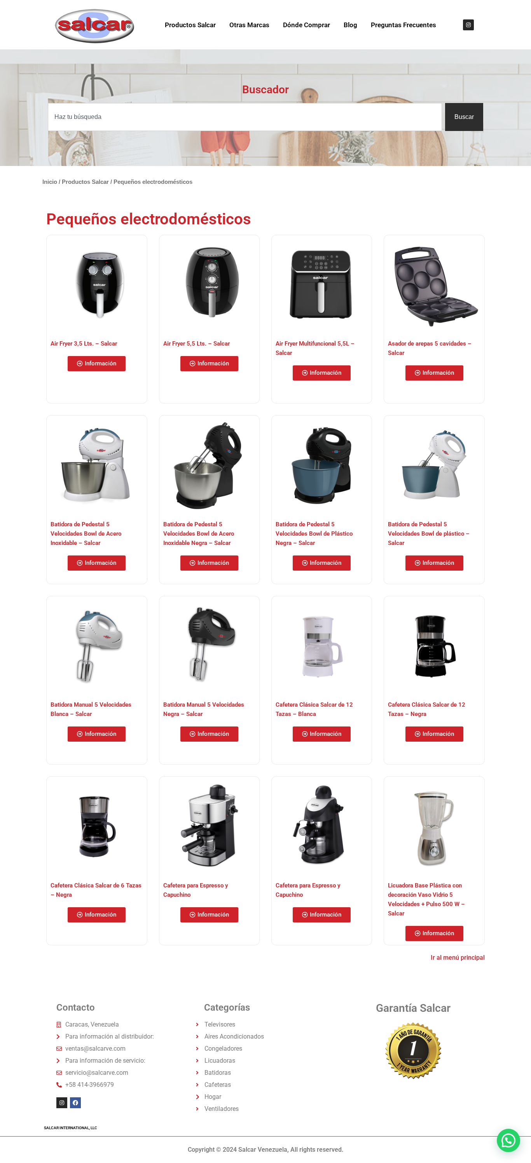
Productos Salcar (190, 25)
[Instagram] (468, 24)
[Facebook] (75, 1102)
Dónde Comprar (306, 25)
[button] (97, 363)
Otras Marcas (249, 25)
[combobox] (245, 117)
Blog (350, 25)
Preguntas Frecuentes (403, 25)
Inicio (49, 182)
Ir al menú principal (458, 957)
